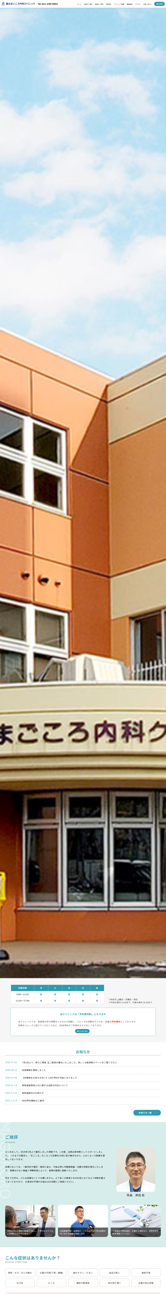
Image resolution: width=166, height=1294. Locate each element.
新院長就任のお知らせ (33, 1092)
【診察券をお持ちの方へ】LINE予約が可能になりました (49, 1077)
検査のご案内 (99, 4)
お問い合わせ (147, 4)
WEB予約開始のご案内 (33, 1100)
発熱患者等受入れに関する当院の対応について (45, 1085)
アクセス (138, 4)
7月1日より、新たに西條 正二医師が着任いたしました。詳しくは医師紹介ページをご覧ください (69, 1062)
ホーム (79, 4)
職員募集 (130, 4)
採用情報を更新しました (34, 1070)
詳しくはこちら (82, 1031)
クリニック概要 (119, 4)
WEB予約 (159, 4)
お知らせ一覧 (145, 1112)
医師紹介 (109, 4)
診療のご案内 (88, 4)
